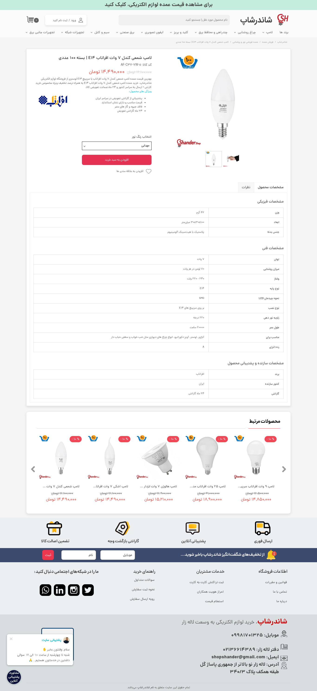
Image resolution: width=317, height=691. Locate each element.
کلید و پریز (181, 32)
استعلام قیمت (214, 601)
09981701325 (247, 635)
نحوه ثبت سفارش (143, 589)
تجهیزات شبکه (74, 32)
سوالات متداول (144, 580)
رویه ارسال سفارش (142, 599)
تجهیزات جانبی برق (42, 32)
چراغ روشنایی (247, 32)
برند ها (284, 32)
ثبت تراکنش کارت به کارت (207, 582)
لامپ (269, 32)
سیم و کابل (102, 32)
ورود (73, 20)
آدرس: (272, 664)
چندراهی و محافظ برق (213, 32)
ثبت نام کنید (60, 20)
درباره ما (281, 601)
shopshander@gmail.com (238, 657)
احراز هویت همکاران (210, 592)
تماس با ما (280, 592)
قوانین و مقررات (276, 582)
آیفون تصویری (154, 32)
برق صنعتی (127, 32)
